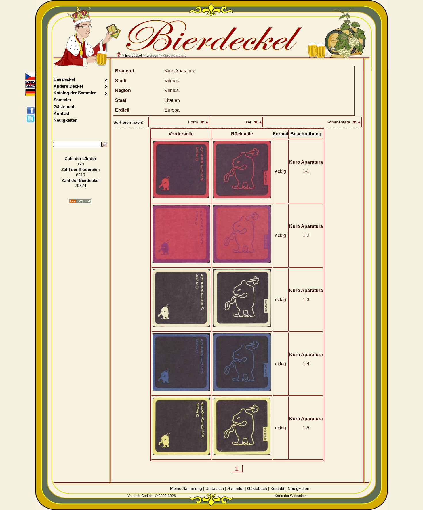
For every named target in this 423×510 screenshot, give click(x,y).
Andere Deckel (68, 86)
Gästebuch (64, 106)
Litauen (152, 56)
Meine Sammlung (186, 488)
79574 (80, 185)
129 (80, 164)
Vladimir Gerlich (140, 496)
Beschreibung (305, 133)
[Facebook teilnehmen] (32, 110)
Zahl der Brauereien (80, 169)
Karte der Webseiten (291, 496)
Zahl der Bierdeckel (81, 180)
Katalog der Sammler (75, 92)
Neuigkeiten (65, 120)
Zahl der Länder (80, 158)
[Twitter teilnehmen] (32, 118)
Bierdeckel (133, 56)
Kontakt (61, 113)
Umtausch (214, 488)
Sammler (62, 99)
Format (280, 133)
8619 (80, 175)
